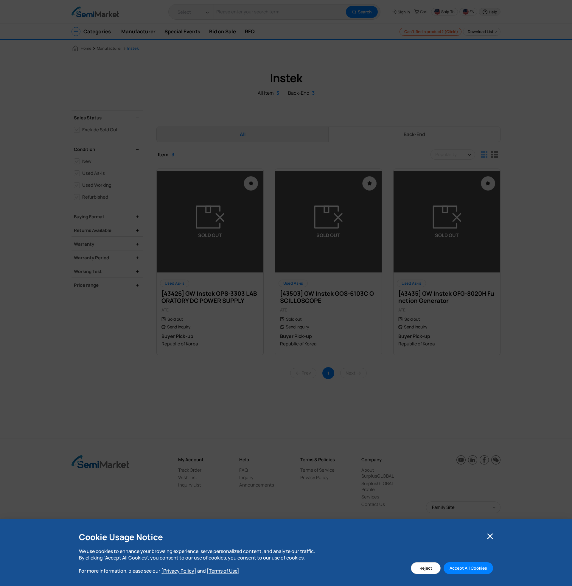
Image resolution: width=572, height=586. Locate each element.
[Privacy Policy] (178, 571)
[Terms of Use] (223, 571)
